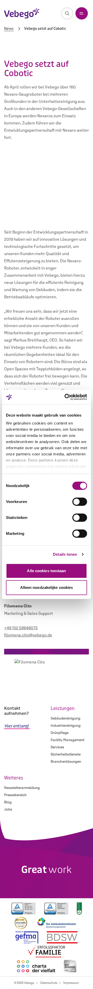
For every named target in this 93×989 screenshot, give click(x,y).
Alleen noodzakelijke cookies (46, 587)
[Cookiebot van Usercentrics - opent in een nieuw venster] (65, 397)
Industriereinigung (66, 725)
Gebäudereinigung (65, 718)
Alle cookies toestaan (46, 571)
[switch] (79, 502)
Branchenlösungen (66, 761)
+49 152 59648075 (21, 627)
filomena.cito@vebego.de (28, 635)
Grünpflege (59, 733)
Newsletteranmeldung (22, 788)
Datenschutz (48, 983)
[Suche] (67, 13)
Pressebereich (15, 795)
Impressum (71, 983)
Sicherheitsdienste (66, 754)
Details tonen (65, 554)
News (9, 29)
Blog (8, 802)
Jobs (8, 809)
